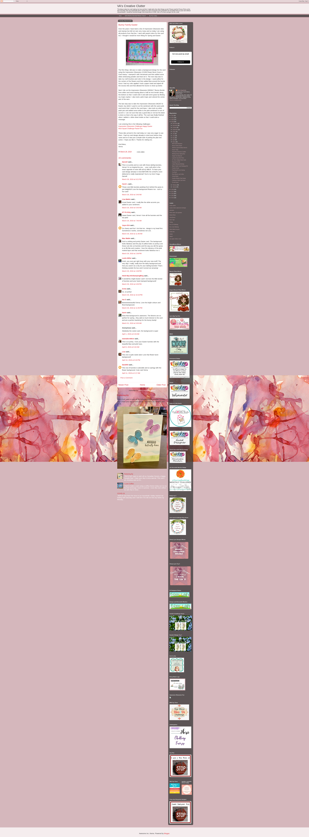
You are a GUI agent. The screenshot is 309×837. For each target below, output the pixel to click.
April (174, 139)
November (175, 125)
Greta (124, 289)
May (174, 137)
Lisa (123, 352)
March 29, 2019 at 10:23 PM (132, 295)
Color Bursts (172, 217)
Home (120, 15)
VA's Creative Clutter (131, 6)
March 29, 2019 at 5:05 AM (132, 208)
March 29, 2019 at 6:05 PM (132, 284)
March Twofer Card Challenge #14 (180, 166)
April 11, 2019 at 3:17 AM (131, 373)
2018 (172, 189)
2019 (172, 121)
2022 (172, 115)
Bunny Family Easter (177, 145)
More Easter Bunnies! (177, 143)
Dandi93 (125, 365)
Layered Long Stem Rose (178, 157)
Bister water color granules (176, 212)
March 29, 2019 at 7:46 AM (132, 221)
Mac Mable (126, 238)
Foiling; (171, 222)
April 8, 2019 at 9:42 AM (130, 347)
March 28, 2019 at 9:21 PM (132, 179)
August (174, 131)
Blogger (166, 833)
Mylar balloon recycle (174, 229)
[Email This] (137, 152)
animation (172, 210)
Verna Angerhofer (182, 90)
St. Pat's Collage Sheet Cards (179, 160)
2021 (172, 117)
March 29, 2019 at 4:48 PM (132, 271)
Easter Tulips (175, 149)
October (175, 127)
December (175, 123)
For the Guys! (175, 182)
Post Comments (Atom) (147, 390)
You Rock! (174, 172)
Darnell (125, 162)
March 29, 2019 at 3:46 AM (132, 194)
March (174, 141)
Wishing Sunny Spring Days (178, 153)
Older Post (161, 385)
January (175, 187)
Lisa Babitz (126, 199)
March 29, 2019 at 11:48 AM (132, 234)
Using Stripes (175, 176)
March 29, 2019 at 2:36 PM (132, 253)
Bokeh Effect (173, 215)
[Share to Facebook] (142, 152)
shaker (171, 234)
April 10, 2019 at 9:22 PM (131, 360)
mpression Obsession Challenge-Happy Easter (135, 126)
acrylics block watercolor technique (178, 207)
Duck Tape (172, 219)
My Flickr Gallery (153, 15)
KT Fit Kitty (126, 212)
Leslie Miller (126, 258)
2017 (172, 191)
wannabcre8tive (128, 339)
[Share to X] (140, 152)
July (174, 133)
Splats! (171, 236)
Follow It (181, 62)
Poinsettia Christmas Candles (179, 151)
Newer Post (123, 385)
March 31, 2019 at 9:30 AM (132, 323)
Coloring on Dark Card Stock (178, 180)
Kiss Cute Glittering (174, 227)
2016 (172, 193)
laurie (124, 312)
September (175, 129)
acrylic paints (173, 205)
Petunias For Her (176, 162)
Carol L (125, 184)
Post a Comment (126, 378)
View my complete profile (175, 100)
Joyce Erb (126, 225)
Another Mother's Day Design (179, 178)
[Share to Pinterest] (144, 152)
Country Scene (175, 168)
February (175, 185)
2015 (172, 195)
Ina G (124, 299)
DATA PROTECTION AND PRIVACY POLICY (135, 15)
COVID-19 (121, 493)
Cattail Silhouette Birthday (178, 164)
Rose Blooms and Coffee (178, 174)
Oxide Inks (172, 231)
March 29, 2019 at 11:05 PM (132, 308)
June (174, 135)
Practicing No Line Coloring (178, 170)
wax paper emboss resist (175, 238)
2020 (172, 119)
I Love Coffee (129, 484)
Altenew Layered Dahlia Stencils (179, 147)
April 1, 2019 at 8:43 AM (130, 334)
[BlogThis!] (139, 152)
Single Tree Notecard (177, 155)
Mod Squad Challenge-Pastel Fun (130, 128)
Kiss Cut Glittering (174, 224)
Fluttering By (123, 395)
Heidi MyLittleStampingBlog (133, 276)
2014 (172, 197)
